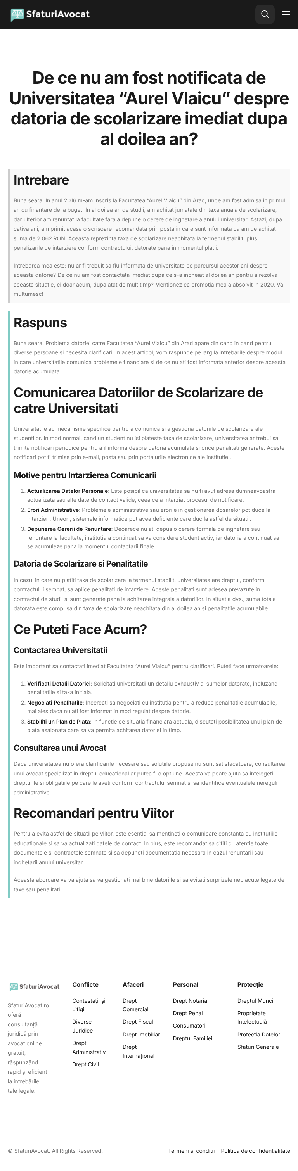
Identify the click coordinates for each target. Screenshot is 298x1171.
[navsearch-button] (265, 14)
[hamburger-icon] (286, 14)
